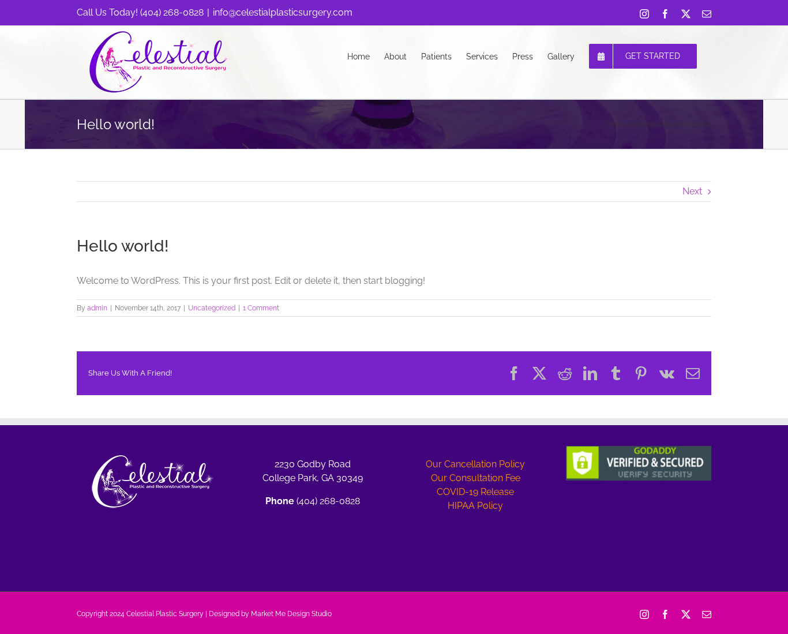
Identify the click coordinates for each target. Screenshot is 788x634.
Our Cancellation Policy (475, 464)
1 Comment (261, 308)
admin (97, 308)
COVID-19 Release (475, 491)
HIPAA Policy (475, 505)
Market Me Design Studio (291, 614)
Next (692, 191)
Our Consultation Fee (475, 477)
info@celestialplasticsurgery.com (282, 12)
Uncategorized (211, 308)
